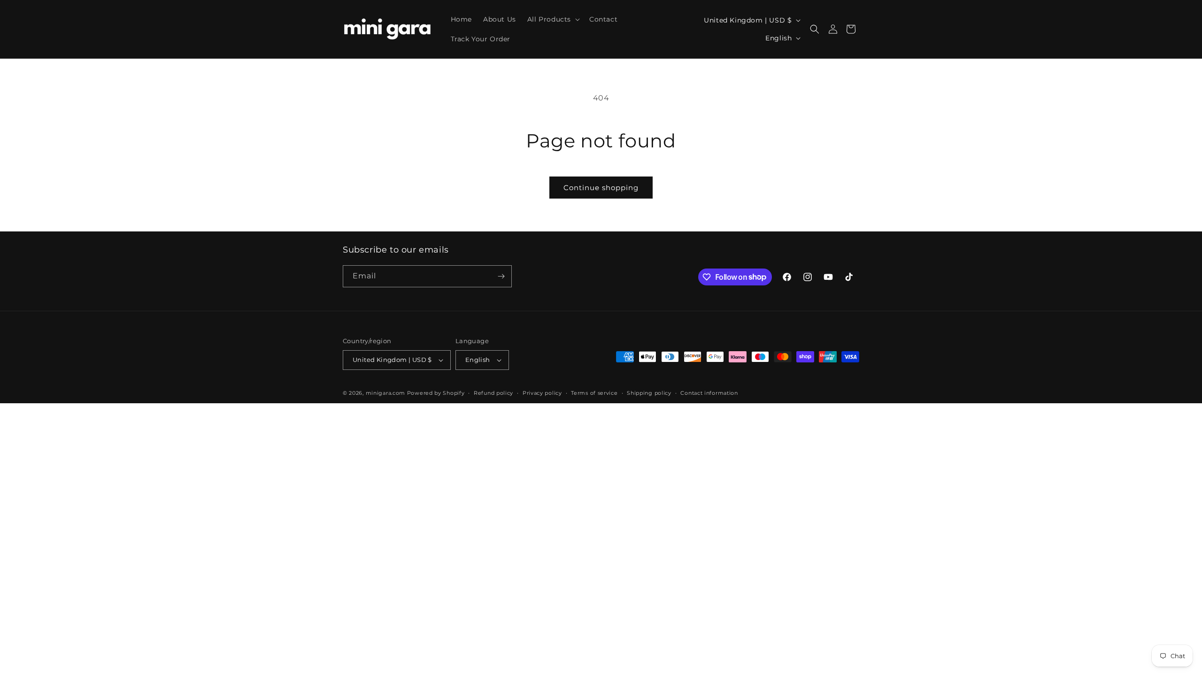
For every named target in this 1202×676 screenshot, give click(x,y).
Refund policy (493, 393)
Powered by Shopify (436, 393)
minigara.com (385, 393)
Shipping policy (649, 393)
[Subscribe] (501, 276)
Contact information (709, 393)
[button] (553, 19)
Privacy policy (542, 393)
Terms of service (594, 393)
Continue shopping (601, 187)
